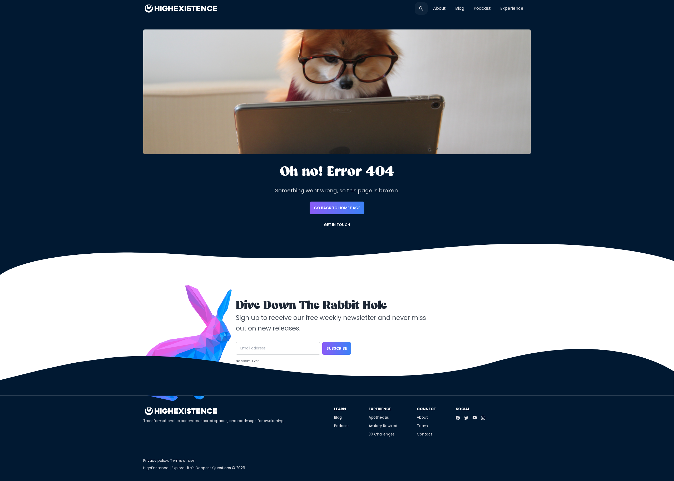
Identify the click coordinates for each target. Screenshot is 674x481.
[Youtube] (475, 418)
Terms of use (182, 460)
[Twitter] (466, 418)
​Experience (511, 8)
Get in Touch (337, 224)
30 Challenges (382, 434)
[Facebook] (458, 418)
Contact (424, 434)
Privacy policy (155, 460)
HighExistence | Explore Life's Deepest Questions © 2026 (194, 467)
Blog (459, 8)
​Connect (426, 409)
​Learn (340, 409)
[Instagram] (483, 418)
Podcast (482, 8)
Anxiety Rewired (383, 425)
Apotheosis (379, 417)
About (439, 8)
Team (422, 425)
